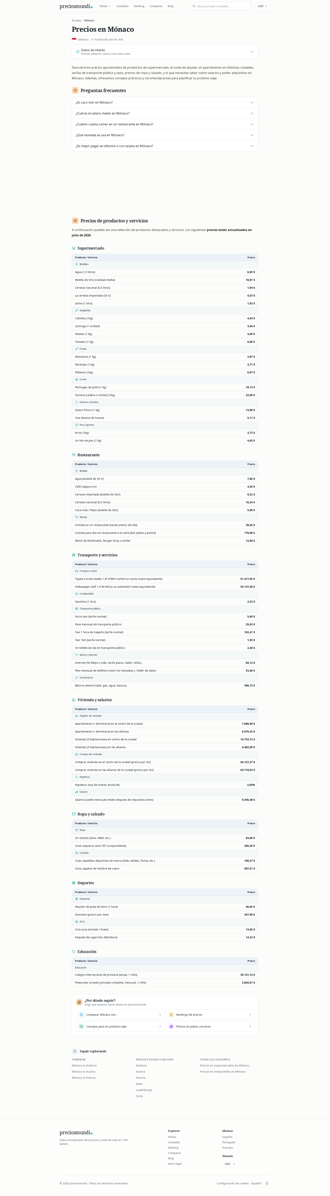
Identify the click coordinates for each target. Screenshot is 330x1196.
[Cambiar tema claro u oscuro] (267, 1183)
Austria (140, 1071)
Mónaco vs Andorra (84, 1065)
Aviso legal (175, 1163)
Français (227, 1147)
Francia (140, 1077)
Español (227, 1137)
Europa (76, 20)
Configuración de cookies (233, 1183)
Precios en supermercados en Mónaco (224, 1065)
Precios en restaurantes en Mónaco (222, 1071)
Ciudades (122, 6)
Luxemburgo (144, 1090)
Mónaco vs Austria (83, 1071)
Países (104, 6)
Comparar (156, 6)
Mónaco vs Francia (83, 1077)
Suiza (139, 1096)
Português (228, 1142)
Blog (171, 6)
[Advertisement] (165, 183)
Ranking (139, 6)
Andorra (141, 1065)
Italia (139, 1084)
